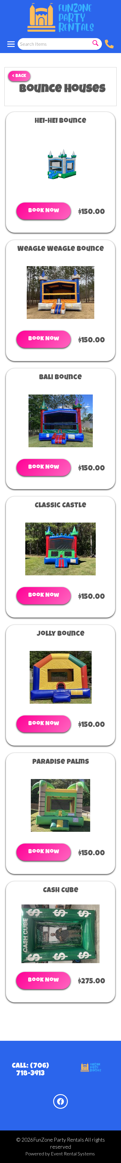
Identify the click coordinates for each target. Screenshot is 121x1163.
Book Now (43, 211)
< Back (19, 76)
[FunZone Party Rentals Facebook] (60, 1101)
